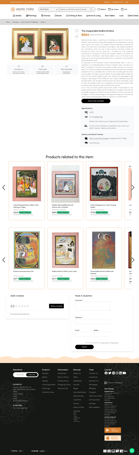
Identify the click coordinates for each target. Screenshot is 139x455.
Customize (93, 377)
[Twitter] (109, 374)
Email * (77, 330)
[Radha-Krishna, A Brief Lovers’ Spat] (65, 268)
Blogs (75, 388)
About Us (77, 373)
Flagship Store (109, 391)
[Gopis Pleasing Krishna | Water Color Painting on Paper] (27, 202)
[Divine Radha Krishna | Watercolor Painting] (104, 268)
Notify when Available (96, 101)
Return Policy (63, 377)
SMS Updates (94, 407)
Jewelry (45, 381)
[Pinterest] (113, 374)
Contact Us (93, 373)
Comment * (79, 300)
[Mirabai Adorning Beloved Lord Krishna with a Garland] (65, 202)
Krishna (43, 22)
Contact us (118, 2)
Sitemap (92, 403)
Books (44, 377)
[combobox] (74, 9)
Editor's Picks (78, 407)
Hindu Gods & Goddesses (29, 22)
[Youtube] (124, 374)
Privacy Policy (114, 342)
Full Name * (79, 317)
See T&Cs (22, 73)
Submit (84, 347)
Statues (45, 373)
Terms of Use (104, 342)
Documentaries (79, 392)
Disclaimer (62, 373)
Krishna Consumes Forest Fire (23, 271)
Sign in (107, 2)
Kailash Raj (98, 117)
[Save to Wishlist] (77, 31)
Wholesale (93, 385)
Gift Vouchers (94, 400)
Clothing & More (48, 385)
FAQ (126, 2)
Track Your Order (95, 396)
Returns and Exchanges (98, 138)
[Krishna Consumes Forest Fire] (27, 268)
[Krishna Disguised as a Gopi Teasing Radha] (104, 202)
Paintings (15, 22)
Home (8, 22)
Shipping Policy (64, 385)
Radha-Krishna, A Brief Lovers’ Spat (64, 271)
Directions (107, 400)
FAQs (75, 377)
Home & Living (48, 392)
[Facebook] (106, 374)
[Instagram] (117, 374)
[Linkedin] (120, 374)
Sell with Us (93, 381)
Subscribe (31, 375)
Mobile (96, 330)
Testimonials (78, 396)
